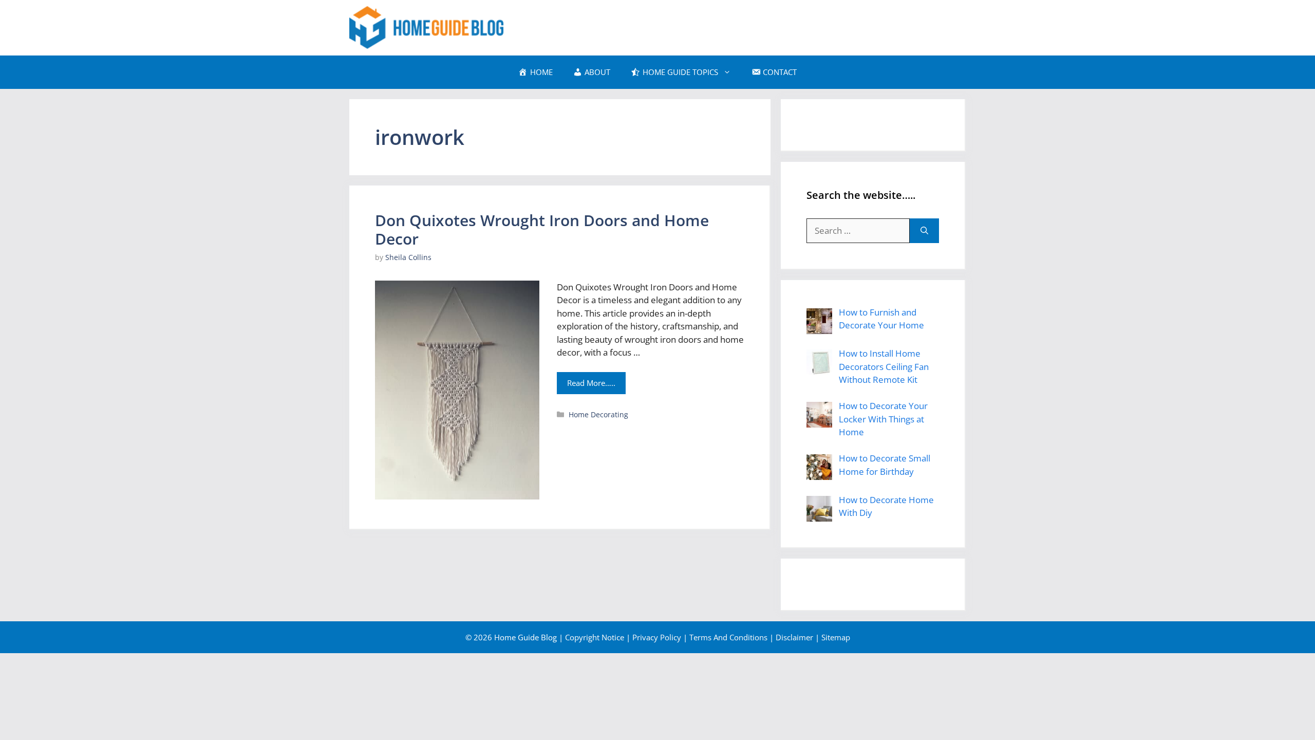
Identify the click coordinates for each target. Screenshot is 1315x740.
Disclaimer (794, 637)
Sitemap (835, 637)
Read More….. (591, 383)
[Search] (924, 230)
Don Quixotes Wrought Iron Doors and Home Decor (542, 229)
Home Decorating (598, 414)
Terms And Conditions (728, 637)
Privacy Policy (656, 637)
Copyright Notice (594, 637)
